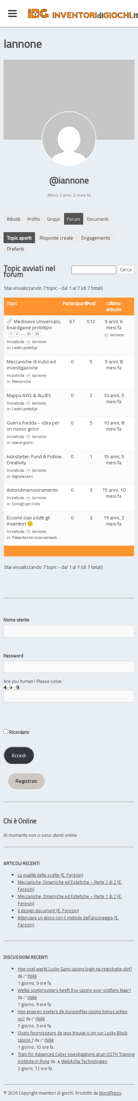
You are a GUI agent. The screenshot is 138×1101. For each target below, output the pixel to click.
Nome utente (16, 619)
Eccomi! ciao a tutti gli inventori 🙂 (28, 520)
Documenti (97, 219)
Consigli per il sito (26, 504)
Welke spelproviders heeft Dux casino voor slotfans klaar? (74, 990)
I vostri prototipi (25, 348)
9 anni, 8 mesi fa (114, 364)
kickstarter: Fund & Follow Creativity (34, 459)
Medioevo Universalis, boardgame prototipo (34, 324)
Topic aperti (19, 237)
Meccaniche (21, 381)
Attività (13, 219)
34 (29, 333)
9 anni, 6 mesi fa (114, 324)
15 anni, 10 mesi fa (114, 492)
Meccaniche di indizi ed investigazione (31, 364)
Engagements (95, 237)
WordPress (110, 1092)
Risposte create (56, 237)
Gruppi (53, 219)
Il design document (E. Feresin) (48, 910)
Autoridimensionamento (32, 489)
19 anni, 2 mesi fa (113, 520)
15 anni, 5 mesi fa (113, 459)
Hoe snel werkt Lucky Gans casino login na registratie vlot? (75, 968)
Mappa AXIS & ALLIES (29, 395)
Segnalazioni (22, 476)
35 (37, 333)
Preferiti (15, 248)
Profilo (33, 219)
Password (13, 655)
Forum (73, 219)
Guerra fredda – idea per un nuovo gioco (33, 425)
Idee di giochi (22, 442)
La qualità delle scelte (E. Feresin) (50, 874)
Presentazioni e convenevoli (34, 537)
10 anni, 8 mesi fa (113, 425)
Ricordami (18, 732)
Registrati (26, 781)
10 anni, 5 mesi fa (113, 398)
